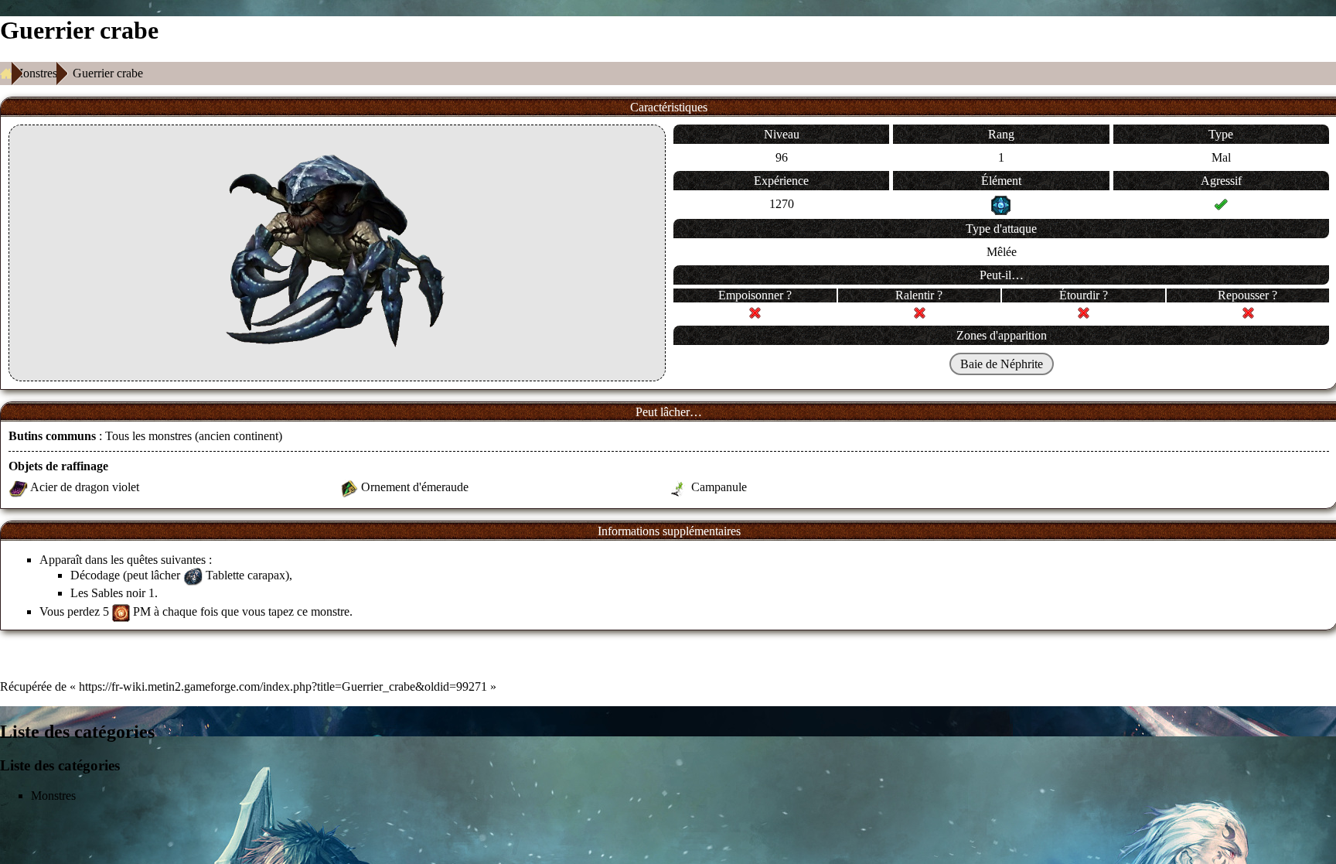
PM (142, 611)
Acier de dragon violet (84, 486)
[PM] (121, 611)
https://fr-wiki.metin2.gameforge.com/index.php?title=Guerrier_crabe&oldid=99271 (283, 686)
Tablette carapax (245, 575)
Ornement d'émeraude (415, 486)
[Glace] (1001, 203)
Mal (1221, 157)
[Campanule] (678, 486)
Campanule (719, 486)
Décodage (95, 575)
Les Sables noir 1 (112, 592)
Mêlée (1002, 251)
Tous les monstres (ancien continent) (193, 435)
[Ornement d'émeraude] (348, 486)
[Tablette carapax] (193, 575)
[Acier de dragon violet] (18, 486)
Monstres (34, 73)
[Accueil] (6, 73)
